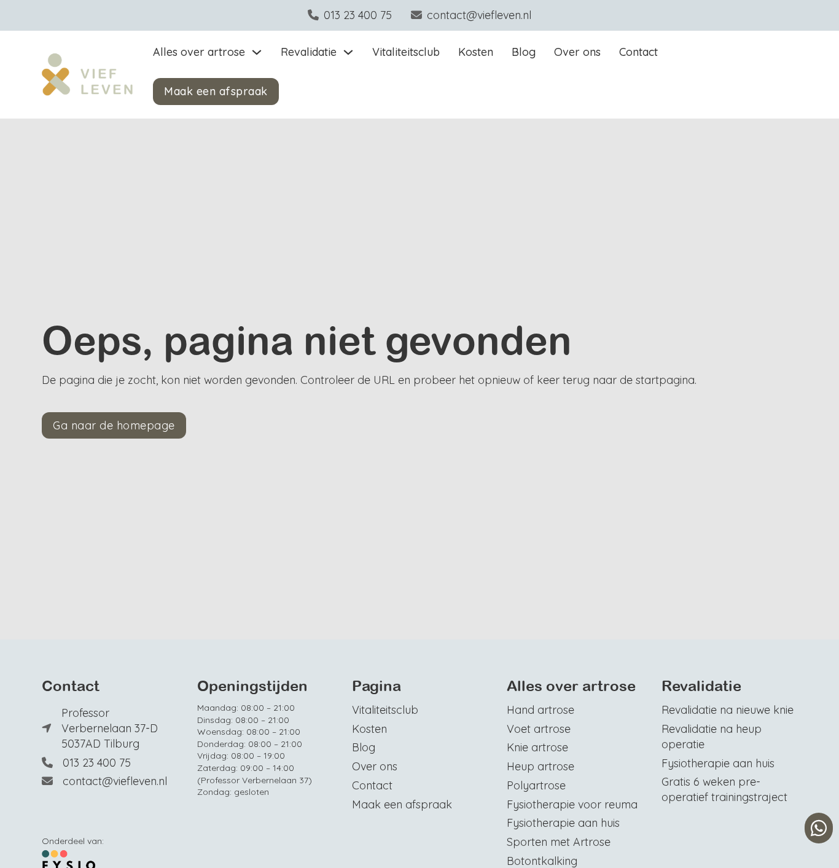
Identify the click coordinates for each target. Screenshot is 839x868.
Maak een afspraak (216, 91)
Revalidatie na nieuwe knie (727, 709)
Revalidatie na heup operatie (711, 736)
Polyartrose (536, 785)
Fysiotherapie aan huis (563, 822)
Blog (524, 51)
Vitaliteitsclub (406, 51)
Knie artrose (537, 747)
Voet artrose (539, 728)
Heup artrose (540, 766)
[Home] (87, 75)
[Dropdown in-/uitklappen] (256, 52)
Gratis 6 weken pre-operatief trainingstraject (724, 789)
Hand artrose (540, 709)
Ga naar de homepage (114, 425)
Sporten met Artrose (559, 841)
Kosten (475, 51)
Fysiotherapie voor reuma (572, 804)
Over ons (577, 51)
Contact (638, 51)
